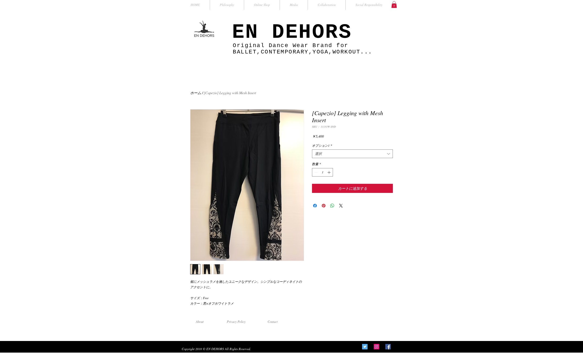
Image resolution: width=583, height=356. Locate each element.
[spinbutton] (322, 172)
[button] (394, 4)
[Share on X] (341, 205)
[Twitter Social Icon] (365, 346)
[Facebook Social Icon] (388, 346)
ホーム (195, 92)
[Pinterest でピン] (323, 205)
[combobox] (352, 153)
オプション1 (322, 146)
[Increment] (329, 172)
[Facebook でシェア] (315, 205)
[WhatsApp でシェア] (332, 205)
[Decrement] (315, 172)
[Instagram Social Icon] (376, 346)
